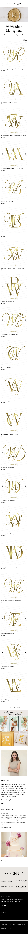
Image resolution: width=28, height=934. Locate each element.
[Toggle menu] (1, 3)
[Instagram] (2, 905)
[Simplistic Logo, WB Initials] (14, 220)
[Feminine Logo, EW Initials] (14, 652)
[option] (14, 728)
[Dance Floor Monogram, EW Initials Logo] (14, 586)
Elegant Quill (8, 928)
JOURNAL (3, 915)
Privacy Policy (12, 924)
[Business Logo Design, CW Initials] (14, 420)
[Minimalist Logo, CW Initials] (14, 386)
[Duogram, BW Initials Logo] (14, 287)
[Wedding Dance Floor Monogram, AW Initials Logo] (14, 121)
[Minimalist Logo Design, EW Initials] (14, 685)
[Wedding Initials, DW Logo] (14, 519)
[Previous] (2, 54)
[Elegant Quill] (14, 4)
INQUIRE (3, 912)
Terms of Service (21, 924)
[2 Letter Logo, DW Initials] (14, 453)
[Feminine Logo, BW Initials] (14, 187)
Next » (19, 708)
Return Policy (4, 924)
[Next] (5, 860)
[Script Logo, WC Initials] (14, 353)
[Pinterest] (5, 905)
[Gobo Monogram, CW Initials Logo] (14, 320)
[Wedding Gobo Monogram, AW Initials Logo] (14, 154)
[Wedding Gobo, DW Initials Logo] (14, 552)
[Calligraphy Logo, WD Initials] (14, 486)
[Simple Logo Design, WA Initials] (14, 87)
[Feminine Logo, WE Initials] (14, 619)
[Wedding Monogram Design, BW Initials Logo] (14, 253)
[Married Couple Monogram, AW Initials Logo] (14, 54)
